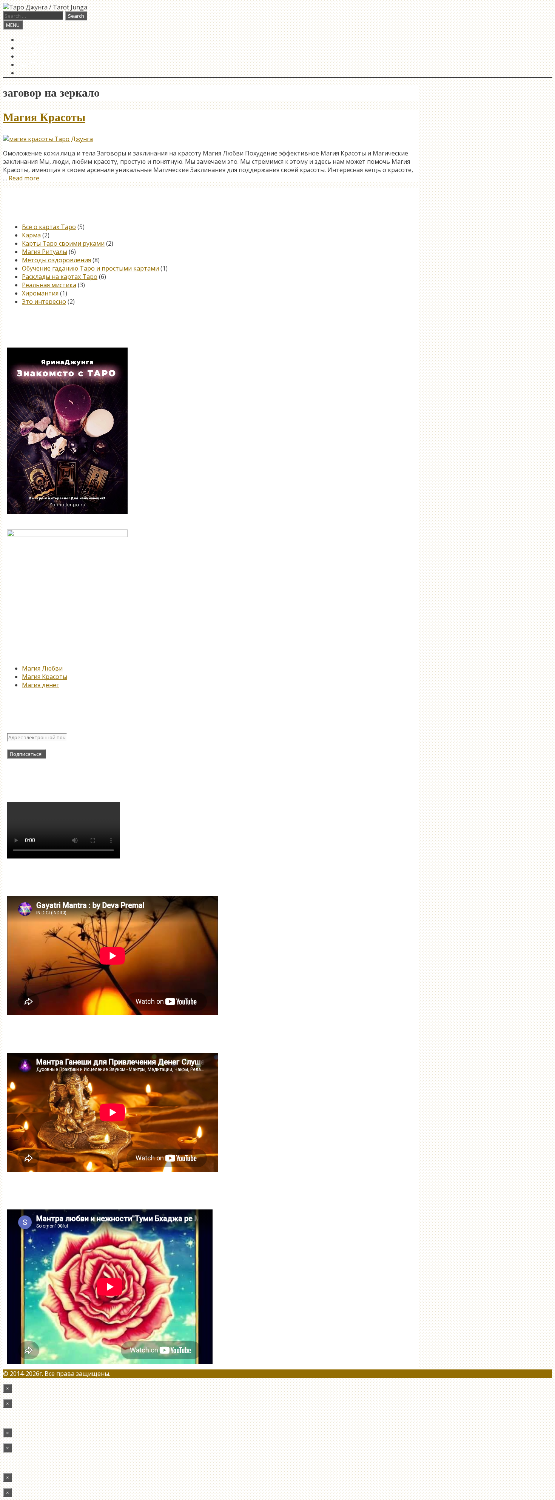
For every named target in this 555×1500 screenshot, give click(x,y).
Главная (32, 39)
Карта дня (35, 48)
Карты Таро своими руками (63, 243)
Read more (24, 178)
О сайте (31, 56)
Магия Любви (42, 668)
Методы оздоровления (56, 260)
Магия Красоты (44, 117)
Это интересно (44, 301)
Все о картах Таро (49, 227)
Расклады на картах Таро (59, 276)
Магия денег (40, 685)
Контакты (35, 64)
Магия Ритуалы (44, 252)
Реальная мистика (49, 285)
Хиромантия (40, 293)
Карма (31, 235)
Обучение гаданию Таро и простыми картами (90, 268)
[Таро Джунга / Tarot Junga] (45, 7)
